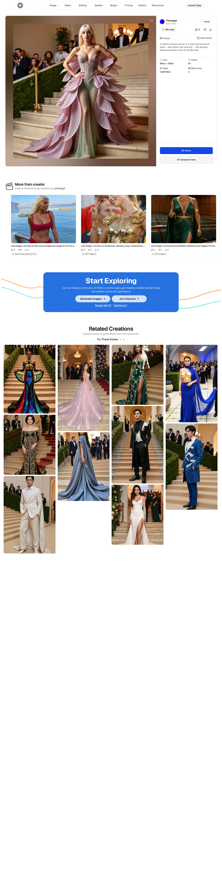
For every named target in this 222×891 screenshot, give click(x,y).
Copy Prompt (206, 38)
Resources (158, 5)
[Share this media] (204, 29)
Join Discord (127, 298)
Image (53, 5)
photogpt (60, 188)
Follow (207, 22)
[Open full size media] (151, 20)
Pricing (129, 5)
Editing (83, 5)
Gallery (142, 5)
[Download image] (210, 29)
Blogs (113, 5)
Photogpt (171, 20)
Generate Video (188, 159)
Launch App (194, 5)
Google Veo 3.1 (103, 305)
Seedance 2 (120, 305)
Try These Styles (107, 339)
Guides (98, 5)
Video (67, 5)
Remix (188, 150)
